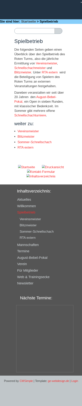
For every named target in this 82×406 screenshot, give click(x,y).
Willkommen (26, 206)
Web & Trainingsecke (33, 277)
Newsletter (25, 283)
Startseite (28, 21)
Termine (23, 251)
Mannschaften (28, 245)
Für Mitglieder (27, 270)
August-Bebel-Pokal (32, 258)
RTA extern (50, 72)
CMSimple (26, 380)
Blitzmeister (22, 72)
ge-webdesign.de (58, 380)
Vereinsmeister (46, 63)
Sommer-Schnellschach (34, 142)
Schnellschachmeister (30, 68)
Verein (22, 264)
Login (74, 380)
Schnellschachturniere (30, 115)
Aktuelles (24, 199)
